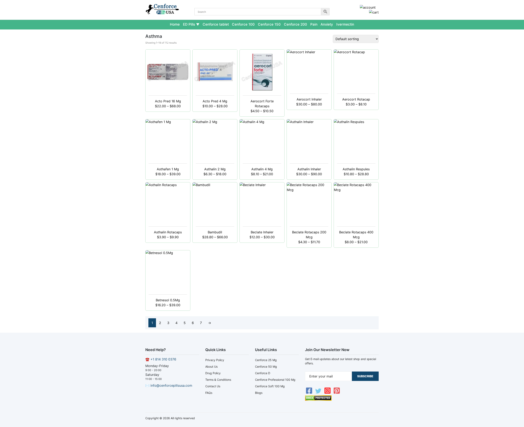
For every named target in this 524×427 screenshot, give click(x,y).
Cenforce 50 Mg (266, 366)
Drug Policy (213, 373)
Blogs (258, 392)
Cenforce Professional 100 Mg (275, 379)
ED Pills (189, 24)
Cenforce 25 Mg (266, 360)
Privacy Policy (214, 360)
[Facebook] (309, 393)
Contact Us (212, 386)
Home (175, 24)
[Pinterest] (337, 393)
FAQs (208, 392)
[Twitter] (318, 393)
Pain (313, 24)
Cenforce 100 (243, 24)
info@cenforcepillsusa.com (171, 385)
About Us (211, 366)
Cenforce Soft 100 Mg (270, 386)
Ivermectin (345, 24)
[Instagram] (328, 393)
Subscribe (365, 376)
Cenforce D (262, 373)
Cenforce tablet (216, 24)
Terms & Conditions (218, 379)
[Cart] (374, 12)
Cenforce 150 (269, 24)
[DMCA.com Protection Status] (318, 400)
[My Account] (368, 7)
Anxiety (327, 24)
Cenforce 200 (295, 24)
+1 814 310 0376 (163, 359)
